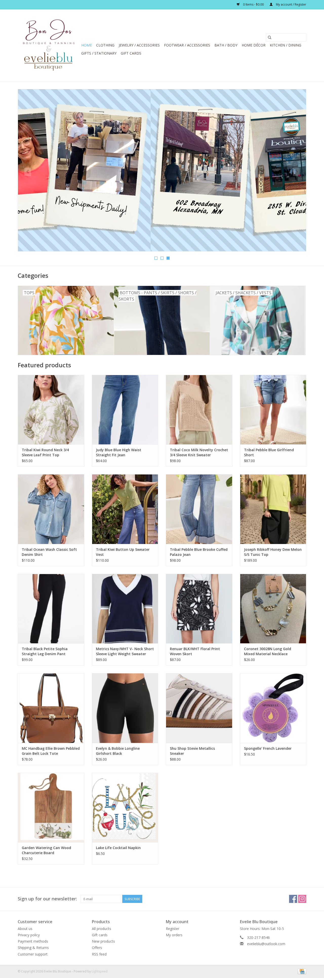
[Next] (296, 172)
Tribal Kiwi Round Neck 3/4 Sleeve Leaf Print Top (45, 452)
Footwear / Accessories (187, 45)
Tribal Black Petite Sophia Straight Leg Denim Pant (45, 651)
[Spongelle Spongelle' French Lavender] (273, 708)
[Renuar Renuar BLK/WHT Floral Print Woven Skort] (199, 608)
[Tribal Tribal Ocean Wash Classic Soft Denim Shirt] (51, 509)
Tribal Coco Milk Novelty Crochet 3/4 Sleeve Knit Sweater (199, 452)
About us (25, 928)
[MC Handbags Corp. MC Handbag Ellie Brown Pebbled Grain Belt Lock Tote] (51, 708)
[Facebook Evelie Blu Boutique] (293, 899)
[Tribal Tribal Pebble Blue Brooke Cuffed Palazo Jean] (199, 509)
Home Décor (254, 45)
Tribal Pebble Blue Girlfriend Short (269, 452)
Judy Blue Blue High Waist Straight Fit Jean (118, 452)
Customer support (33, 954)
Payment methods (33, 941)
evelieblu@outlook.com (266, 943)
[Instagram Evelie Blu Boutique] (302, 899)
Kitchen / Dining (285, 45)
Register (172, 928)
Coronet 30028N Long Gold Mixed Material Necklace (267, 651)
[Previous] (27, 172)
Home (86, 45)
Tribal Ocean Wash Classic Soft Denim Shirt (49, 552)
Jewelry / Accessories (139, 45)
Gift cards (131, 53)
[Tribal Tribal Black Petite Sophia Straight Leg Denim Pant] (51, 608)
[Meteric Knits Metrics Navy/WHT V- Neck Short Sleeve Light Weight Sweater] (125, 608)
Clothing (105, 45)
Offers (97, 947)
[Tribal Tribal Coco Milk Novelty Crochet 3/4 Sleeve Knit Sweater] (199, 409)
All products (101, 928)
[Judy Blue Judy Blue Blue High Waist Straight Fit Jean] (125, 409)
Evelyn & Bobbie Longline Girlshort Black (118, 751)
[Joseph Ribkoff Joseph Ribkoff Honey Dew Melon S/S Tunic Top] (273, 509)
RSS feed (99, 954)
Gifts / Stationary (98, 53)
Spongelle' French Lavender (268, 748)
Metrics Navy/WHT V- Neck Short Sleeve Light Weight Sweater (125, 651)
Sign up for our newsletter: (47, 898)
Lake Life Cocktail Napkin (118, 847)
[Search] (269, 37)
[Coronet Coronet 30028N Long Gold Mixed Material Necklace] (273, 608)
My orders (174, 934)
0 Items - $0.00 (253, 4)
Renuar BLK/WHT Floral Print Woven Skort (195, 651)
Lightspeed (100, 971)
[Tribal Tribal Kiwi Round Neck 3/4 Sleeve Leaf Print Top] (51, 409)
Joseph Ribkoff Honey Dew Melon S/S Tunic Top (273, 552)
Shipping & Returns (33, 947)
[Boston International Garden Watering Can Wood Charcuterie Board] (51, 807)
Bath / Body (225, 45)
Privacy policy (29, 934)
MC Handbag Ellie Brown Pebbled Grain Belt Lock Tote (51, 751)
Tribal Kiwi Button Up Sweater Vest (123, 552)
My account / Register (290, 4)
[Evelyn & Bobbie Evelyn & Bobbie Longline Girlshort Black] (125, 708)
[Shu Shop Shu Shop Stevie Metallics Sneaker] (199, 708)
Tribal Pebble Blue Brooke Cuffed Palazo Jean (199, 552)
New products (103, 941)
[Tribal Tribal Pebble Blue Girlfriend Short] (273, 409)
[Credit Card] (301, 971)
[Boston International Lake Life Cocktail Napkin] (125, 807)
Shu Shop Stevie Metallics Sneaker (192, 751)
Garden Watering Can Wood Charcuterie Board (46, 850)
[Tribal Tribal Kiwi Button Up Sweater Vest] (125, 509)
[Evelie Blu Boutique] (49, 45)
